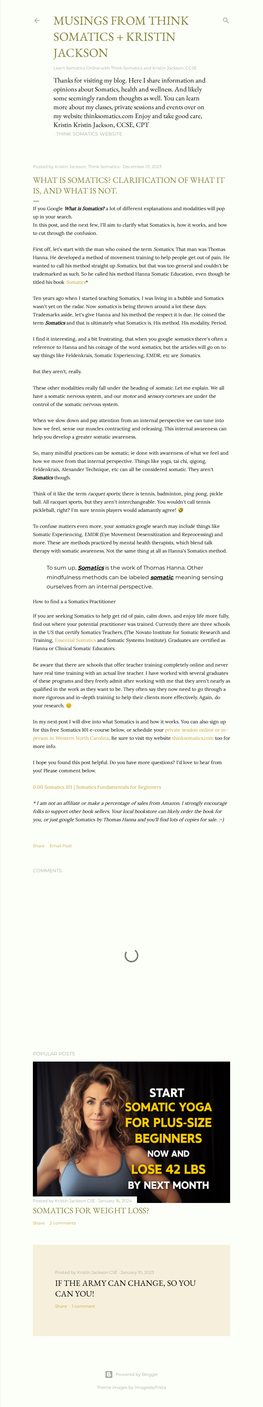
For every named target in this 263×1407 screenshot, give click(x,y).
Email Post (61, 845)
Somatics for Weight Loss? (91, 1210)
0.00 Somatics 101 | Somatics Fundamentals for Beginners (97, 787)
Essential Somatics (75, 640)
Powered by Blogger (137, 1374)
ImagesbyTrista (150, 1387)
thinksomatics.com (193, 738)
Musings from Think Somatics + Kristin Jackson (121, 36)
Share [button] (39, 845)
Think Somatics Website (89, 134)
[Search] (226, 19)
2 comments (63, 1223)
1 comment (83, 1306)
